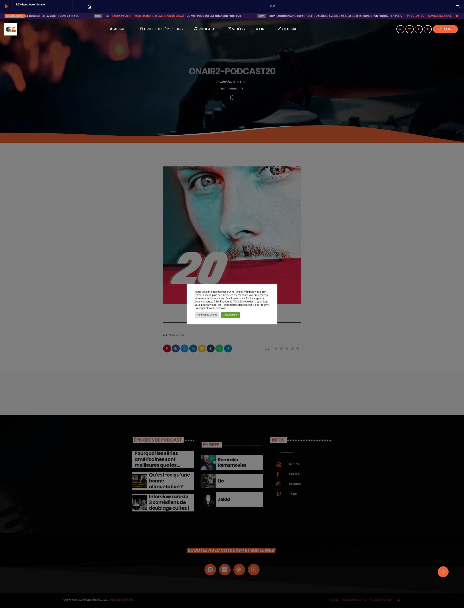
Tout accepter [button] (230, 315)
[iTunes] (456, 16)
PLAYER (445, 29)
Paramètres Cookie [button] (207, 315)
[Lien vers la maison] (10, 29)
